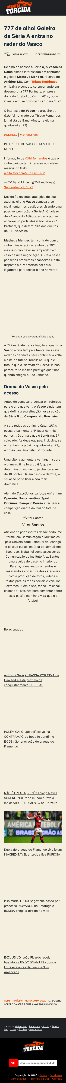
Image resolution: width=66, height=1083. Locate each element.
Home (7, 1000)
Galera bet (21, 1026)
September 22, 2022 (18, 187)
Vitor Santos (33, 525)
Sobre (43, 1075)
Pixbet (45, 1026)
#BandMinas (29, 135)
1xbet (13, 1029)
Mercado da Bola (35, 1000)
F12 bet (23, 1029)
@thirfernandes (36, 158)
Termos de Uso (40, 1078)
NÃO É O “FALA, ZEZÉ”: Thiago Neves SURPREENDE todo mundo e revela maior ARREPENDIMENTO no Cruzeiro (30, 798)
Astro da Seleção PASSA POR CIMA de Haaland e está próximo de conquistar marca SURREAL (31, 680)
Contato (57, 1078)
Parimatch (34, 1026)
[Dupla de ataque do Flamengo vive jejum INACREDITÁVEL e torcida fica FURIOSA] (33, 827)
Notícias (17, 1000)
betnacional (35, 1029)
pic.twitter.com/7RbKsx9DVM (24, 173)
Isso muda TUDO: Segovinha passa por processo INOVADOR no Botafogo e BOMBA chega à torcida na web (31, 906)
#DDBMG (10, 135)
